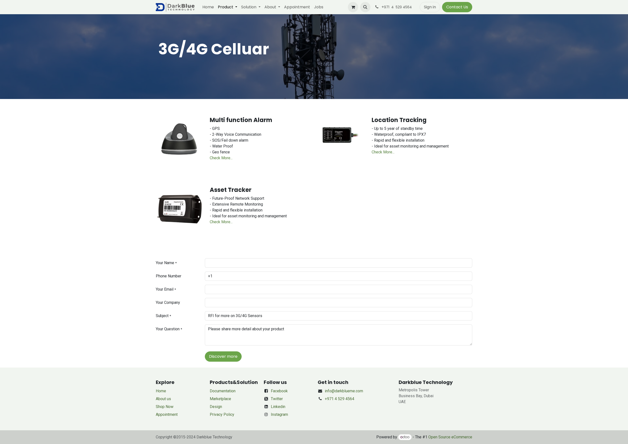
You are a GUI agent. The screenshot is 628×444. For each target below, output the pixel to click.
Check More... (221, 158)
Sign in (430, 7)
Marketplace (220, 398)
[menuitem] (208, 7)
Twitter (277, 398)
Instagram (279, 414)
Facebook (279, 391)
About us (163, 398)
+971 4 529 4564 (339, 398)
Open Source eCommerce (450, 437)
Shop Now (164, 406)
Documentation (223, 391)
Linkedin (278, 406)
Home (161, 391)
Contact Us (457, 7)
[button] (365, 7)
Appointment (167, 414)
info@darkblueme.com (344, 391)
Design (216, 406)
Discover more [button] (223, 356)
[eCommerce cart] (353, 7)
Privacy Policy (222, 414)
